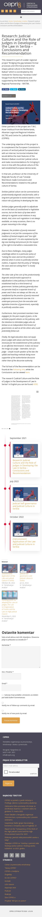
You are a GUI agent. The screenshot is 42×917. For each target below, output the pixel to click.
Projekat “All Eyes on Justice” (15, 901)
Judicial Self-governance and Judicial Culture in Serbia (25, 506)
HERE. (35, 384)
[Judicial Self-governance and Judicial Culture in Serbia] (28, 568)
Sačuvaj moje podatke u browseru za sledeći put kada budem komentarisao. (20, 696)
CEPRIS (21, 5)
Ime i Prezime (8, 672)
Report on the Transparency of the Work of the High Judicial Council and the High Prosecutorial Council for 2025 (21, 831)
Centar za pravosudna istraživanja (17, 865)
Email (4, 683)
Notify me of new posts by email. (14, 713)
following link (19, 369)
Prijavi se (8, 783)
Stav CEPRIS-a (10, 897)
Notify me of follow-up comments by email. (18, 705)
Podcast (8, 891)
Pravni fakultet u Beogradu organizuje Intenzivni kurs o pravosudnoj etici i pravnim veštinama (21, 817)
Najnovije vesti (10, 887)
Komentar (6, 645)
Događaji (8, 874)
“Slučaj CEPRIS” (10, 868)
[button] (37, 392)
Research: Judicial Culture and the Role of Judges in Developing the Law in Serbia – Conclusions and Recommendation (25, 467)
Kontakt (8, 881)
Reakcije (8, 894)
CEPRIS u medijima (12, 871)
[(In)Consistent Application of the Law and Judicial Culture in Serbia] (10, 568)
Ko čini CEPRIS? (10, 878)
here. (27, 372)
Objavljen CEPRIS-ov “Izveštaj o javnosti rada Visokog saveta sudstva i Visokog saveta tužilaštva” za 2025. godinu (22, 846)
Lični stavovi (9, 884)
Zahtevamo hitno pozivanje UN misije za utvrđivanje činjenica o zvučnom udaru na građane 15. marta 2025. (20, 808)
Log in (30, 911)
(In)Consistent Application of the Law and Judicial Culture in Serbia (24, 543)
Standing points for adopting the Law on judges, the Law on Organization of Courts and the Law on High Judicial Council (9, 607)
